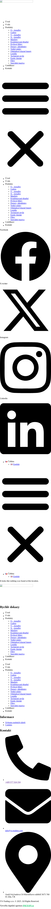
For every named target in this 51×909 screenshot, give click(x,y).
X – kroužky (15, 37)
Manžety (14, 39)
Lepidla (13, 54)
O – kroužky (15, 30)
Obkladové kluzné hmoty (20, 51)
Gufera (13, 32)
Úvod (7, 21)
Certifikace (9, 65)
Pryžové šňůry (16, 44)
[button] (25, 123)
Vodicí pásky (15, 49)
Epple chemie (16, 58)
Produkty (9, 27)
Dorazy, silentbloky (18, 47)
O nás (7, 24)
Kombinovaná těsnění (19, 42)
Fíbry (12, 61)
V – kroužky (15, 35)
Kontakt (8, 68)
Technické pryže (17, 56)
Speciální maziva (17, 63)
